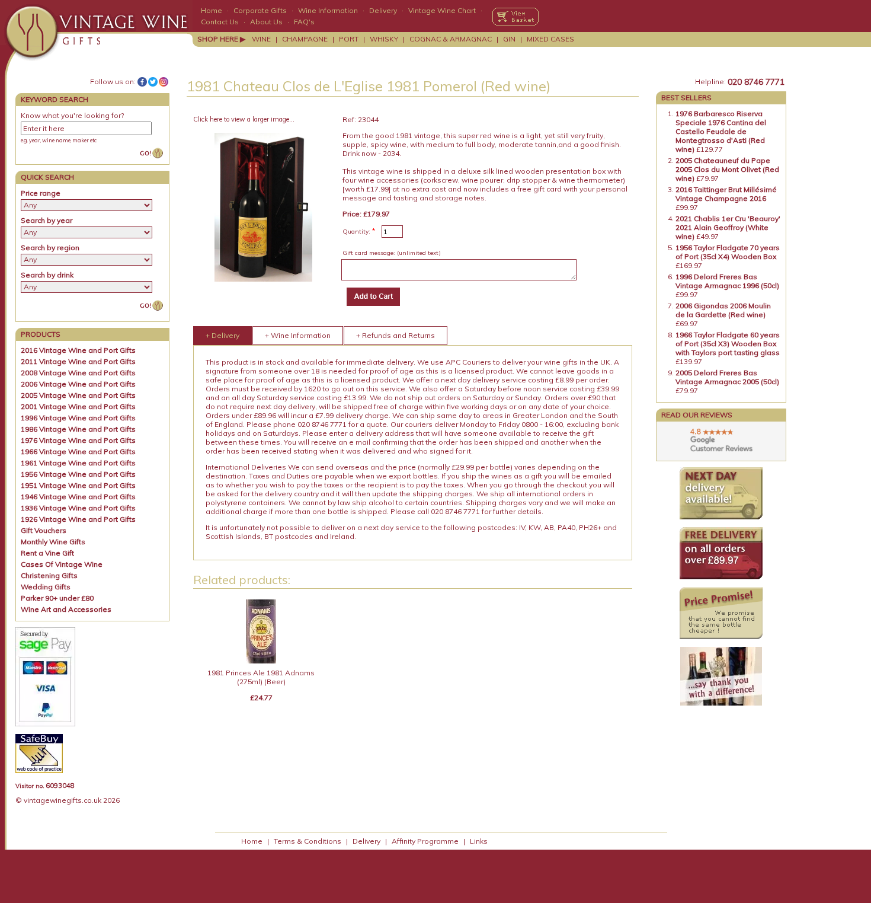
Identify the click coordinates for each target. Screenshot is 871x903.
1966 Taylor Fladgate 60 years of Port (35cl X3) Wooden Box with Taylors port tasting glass (727, 343)
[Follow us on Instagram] (163, 82)
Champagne (305, 38)
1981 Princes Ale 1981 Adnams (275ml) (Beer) (261, 677)
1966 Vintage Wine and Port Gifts (78, 451)
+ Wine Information (298, 335)
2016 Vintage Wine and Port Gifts (78, 350)
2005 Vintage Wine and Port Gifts (78, 395)
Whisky (384, 38)
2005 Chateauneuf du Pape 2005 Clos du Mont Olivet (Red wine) (727, 169)
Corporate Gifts (260, 10)
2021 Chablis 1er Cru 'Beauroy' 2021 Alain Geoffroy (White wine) (727, 227)
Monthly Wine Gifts (53, 541)
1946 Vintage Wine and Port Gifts (78, 496)
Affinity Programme (425, 841)
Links (479, 841)
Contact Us (220, 21)
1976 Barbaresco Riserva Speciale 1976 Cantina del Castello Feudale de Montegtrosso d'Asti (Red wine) (720, 131)
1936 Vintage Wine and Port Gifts (78, 507)
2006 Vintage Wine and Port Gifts (78, 383)
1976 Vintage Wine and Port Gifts (78, 440)
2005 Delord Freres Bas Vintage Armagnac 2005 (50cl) (727, 377)
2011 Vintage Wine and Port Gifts (78, 361)
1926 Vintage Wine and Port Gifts (78, 519)
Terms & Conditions (307, 841)
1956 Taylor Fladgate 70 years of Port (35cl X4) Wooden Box (727, 252)
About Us (266, 21)
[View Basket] (515, 16)
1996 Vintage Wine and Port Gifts (78, 417)
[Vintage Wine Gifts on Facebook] (142, 82)
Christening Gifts (49, 575)
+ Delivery (222, 335)
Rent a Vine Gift (47, 552)
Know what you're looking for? (72, 115)
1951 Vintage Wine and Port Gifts (78, 485)
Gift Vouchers (43, 530)
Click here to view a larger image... (243, 119)
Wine (261, 38)
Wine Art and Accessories (66, 609)
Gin (509, 38)
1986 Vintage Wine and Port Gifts (78, 429)
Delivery (383, 10)
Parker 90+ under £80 (57, 598)
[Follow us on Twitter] (153, 82)
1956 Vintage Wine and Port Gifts (78, 474)
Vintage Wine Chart (442, 10)
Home (211, 10)
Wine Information (328, 10)
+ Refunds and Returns (395, 335)
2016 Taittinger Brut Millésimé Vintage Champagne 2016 (726, 194)
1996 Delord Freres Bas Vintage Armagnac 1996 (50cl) (727, 281)
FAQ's (304, 21)
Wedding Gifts (46, 586)
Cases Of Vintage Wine (62, 564)
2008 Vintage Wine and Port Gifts (78, 372)
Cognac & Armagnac (450, 38)
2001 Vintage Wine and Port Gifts (78, 406)
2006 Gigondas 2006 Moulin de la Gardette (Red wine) (723, 310)
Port (348, 38)
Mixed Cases (550, 38)
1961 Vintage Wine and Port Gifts (78, 462)
